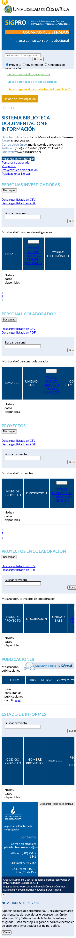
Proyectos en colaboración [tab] (20, 170)
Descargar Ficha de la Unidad (56, 803)
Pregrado (33, 263)
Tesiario (34, 259)
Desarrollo (62, 493)
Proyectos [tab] (9, 166)
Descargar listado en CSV (18, 199)
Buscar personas (16, 213)
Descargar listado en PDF (19, 203)
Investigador (35, 64)
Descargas (9, 190)
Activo (33, 252)
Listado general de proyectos (28, 74)
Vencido (62, 500)
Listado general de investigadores (32, 81)
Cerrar (6, 932)
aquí (17, 700)
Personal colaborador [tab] (16, 162)
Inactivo (33, 255)
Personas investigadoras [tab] (18, 158)
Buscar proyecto (16, 454)
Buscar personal (15, 342)
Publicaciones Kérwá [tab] (16, 173)
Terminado (62, 496)
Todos (33, 248)
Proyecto (15, 64)
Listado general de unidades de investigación (39, 89)
